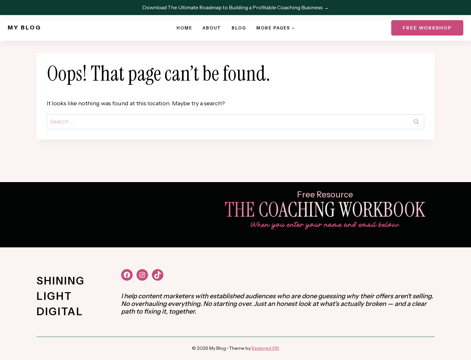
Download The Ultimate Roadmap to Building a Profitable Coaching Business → (235, 7)
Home (184, 27)
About (211, 27)
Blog (239, 27)
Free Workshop (427, 28)
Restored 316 (265, 348)
